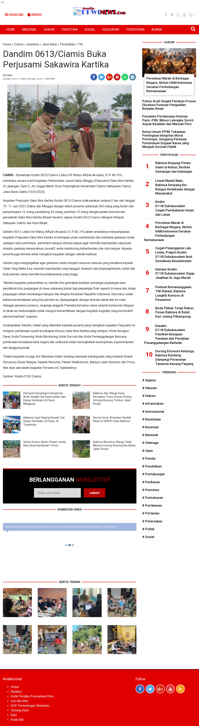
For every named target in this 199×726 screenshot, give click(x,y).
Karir (14, 715)
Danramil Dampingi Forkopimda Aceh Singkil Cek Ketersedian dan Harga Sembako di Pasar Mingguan (44, 398)
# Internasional (153, 411)
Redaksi (16, 691)
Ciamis (19, 44)
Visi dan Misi (19, 701)
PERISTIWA (69, 29)
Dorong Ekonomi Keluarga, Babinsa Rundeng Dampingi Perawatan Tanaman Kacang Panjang (175, 357)
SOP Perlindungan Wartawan (30, 705)
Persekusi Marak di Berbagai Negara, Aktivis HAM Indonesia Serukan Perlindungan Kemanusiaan (169, 84)
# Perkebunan (152, 498)
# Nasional (150, 435)
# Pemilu (148, 458)
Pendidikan (67, 44)
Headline (16, 15)
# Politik (148, 529)
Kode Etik (17, 720)
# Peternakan (152, 521)
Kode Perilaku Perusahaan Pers (32, 696)
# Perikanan (151, 482)
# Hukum (149, 396)
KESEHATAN (110, 29)
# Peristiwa (150, 490)
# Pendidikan (152, 466)
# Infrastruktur (153, 403)
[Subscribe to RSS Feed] (180, 688)
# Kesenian (150, 427)
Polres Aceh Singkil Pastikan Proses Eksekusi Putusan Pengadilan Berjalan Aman (169, 104)
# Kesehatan (151, 419)
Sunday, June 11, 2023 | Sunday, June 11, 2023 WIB (29, 79)
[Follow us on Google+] (160, 688)
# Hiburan (149, 388)
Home (7, 44)
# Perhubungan (153, 474)
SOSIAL (90, 29)
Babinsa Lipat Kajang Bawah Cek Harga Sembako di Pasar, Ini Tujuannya (44, 421)
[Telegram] (132, 77)
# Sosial (148, 537)
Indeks (36, 15)
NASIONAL (29, 29)
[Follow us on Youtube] (170, 688)
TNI (80, 44)
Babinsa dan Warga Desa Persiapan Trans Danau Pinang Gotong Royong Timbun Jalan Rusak (112, 398)
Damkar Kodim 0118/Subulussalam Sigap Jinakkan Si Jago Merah (175, 273)
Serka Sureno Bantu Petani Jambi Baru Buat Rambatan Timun (44, 443)
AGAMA (156, 29)
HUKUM (49, 29)
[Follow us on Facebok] (140, 688)
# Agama (149, 380)
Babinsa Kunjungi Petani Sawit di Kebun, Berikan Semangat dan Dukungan (173, 167)
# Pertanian (150, 513)
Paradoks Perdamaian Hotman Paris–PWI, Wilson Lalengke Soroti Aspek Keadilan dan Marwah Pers (167, 120)
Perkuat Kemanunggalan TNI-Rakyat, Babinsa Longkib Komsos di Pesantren (173, 293)
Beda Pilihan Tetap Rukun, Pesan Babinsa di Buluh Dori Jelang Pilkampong (174, 312)
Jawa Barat (49, 44)
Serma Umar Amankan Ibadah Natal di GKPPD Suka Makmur (112, 419)
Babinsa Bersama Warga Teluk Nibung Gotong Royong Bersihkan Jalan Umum (114, 445)
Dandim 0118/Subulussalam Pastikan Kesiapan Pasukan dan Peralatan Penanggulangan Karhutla (166, 334)
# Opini (147, 451)
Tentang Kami (20, 710)
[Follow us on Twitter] (150, 688)
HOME (10, 29)
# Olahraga (150, 443)
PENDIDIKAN (135, 29)
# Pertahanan (152, 505)
